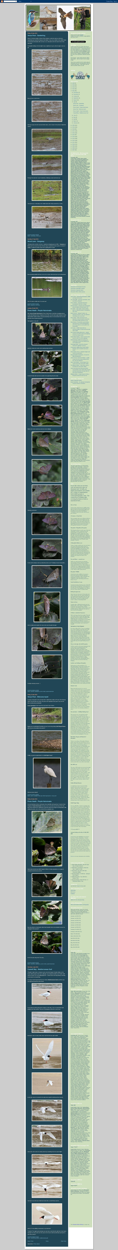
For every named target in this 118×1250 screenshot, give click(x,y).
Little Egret (40, 795)
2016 (73, 132)
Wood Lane (37, 305)
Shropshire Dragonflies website (78, 288)
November (75, 94)
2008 (73, 148)
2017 (73, 130)
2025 (73, 83)
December (75, 92)
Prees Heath (43, 691)
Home (47, 1241)
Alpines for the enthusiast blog (77, 899)
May (74, 117)
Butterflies (33, 963)
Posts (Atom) (37, 1243)
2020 (73, 125)
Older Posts (63, 1241)
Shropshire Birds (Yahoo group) (78, 291)
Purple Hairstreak (50, 691)
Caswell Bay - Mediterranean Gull (40, 969)
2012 (73, 140)
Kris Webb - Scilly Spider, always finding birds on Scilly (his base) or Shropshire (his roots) (80, 310)
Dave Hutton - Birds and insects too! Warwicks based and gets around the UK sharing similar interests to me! (80, 319)
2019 (73, 127)
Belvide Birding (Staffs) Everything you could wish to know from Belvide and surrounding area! (80, 341)
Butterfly (32, 691)
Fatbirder (73, 893)
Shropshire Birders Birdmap (78, 1224)
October (75, 96)
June (74, 115)
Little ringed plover (47, 795)
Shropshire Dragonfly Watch (77, 290)
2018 (73, 129)
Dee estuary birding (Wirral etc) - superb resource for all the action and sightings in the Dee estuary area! (80, 334)
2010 (73, 144)
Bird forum (73, 892)
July (74, 101)
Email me (73, 856)
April (74, 119)
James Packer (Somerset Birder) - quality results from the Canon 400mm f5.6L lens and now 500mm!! (80, 359)
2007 (73, 149)
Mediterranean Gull (44, 1238)
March (75, 121)
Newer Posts (30, 1241)
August (75, 100)
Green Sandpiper (34, 795)
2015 (73, 134)
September (76, 98)
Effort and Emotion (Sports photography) (80, 904)
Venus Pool (38, 235)
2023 (73, 86)
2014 (73, 136)
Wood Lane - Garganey (36, 241)
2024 (73, 85)
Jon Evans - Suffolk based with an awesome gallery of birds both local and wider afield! (80, 329)
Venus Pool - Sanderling (36, 35)
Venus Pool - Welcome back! (38, 697)
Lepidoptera (37, 691)
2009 (73, 146)
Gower (37, 1238)
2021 (73, 90)
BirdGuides (73, 890)
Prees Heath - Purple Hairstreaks (40, 310)
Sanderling (33, 235)
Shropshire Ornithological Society (78, 286)
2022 (73, 88)
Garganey (33, 305)
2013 (73, 138)
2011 (73, 142)
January (75, 122)
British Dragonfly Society (76, 380)
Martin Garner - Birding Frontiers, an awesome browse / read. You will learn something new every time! (80, 315)
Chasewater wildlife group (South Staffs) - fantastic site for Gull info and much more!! (80, 349)
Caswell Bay (33, 1238)
